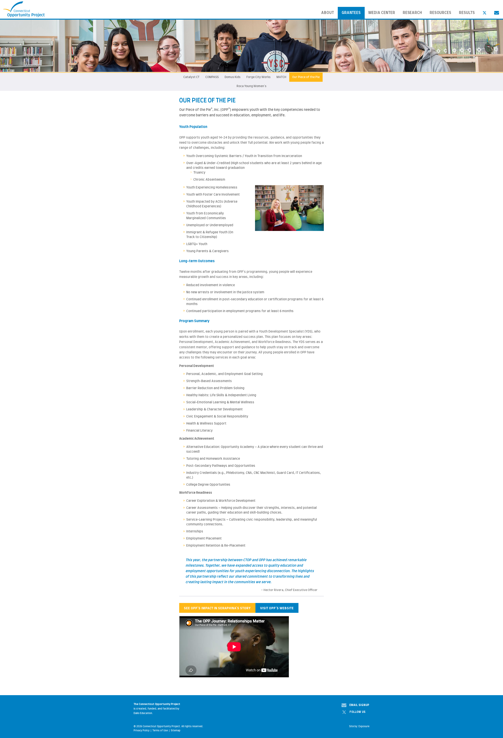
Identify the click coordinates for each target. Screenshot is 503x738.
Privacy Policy (142, 730)
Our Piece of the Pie (306, 77)
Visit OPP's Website (277, 608)
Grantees (351, 13)
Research (412, 13)
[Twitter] (484, 13)
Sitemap (175, 730)
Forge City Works (258, 77)
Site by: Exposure (359, 726)
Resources (441, 13)
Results (467, 13)
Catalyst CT (191, 77)
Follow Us (358, 712)
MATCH (281, 77)
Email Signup (359, 705)
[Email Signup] (496, 13)
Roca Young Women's (251, 86)
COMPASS (212, 77)
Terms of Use (160, 730)
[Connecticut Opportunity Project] (24, 9)
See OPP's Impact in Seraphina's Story (217, 608)
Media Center (381, 13)
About (327, 13)
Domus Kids (232, 77)
